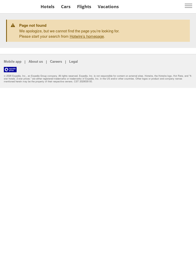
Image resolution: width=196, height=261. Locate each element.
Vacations (108, 6)
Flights (84, 6)
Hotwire (19, 6)
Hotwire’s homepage (87, 36)
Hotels (47, 6)
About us (36, 61)
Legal (73, 61)
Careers (56, 61)
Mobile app (12, 61)
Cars (65, 6)
